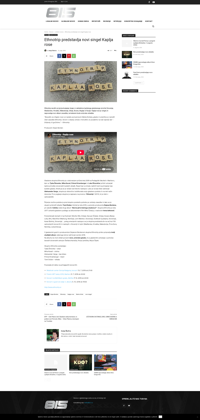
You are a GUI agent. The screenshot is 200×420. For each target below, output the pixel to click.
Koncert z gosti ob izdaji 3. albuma (59, 282)
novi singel (88, 294)
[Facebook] (149, 2)
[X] (64, 56)
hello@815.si (88, 403)
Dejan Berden (54, 294)
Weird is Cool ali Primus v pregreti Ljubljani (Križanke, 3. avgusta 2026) (144, 43)
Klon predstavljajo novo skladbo (79, 372)
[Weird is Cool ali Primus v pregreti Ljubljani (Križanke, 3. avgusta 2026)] (55, 362)
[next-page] (49, 379)
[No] (197, 417)
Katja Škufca (53, 50)
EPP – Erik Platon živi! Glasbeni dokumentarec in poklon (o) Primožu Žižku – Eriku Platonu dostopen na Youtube (61, 319)
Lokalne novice (59, 32)
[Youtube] (154, 2)
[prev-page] (45, 379)
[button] (153, 26)
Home (46, 32)
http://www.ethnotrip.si (52, 287)
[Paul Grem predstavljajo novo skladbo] (127, 75)
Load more (138, 83)
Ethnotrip (63, 294)
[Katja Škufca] (45, 51)
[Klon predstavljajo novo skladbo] (80, 362)
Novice (51, 32)
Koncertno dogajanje (50, 369)
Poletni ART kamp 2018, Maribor (58, 274)
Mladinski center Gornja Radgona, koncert (62, 270)
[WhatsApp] (74, 56)
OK (160, 417)
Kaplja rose (71, 294)
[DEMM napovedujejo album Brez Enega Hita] (105, 362)
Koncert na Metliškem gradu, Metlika (60, 278)
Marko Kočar (79, 294)
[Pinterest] (69, 56)
